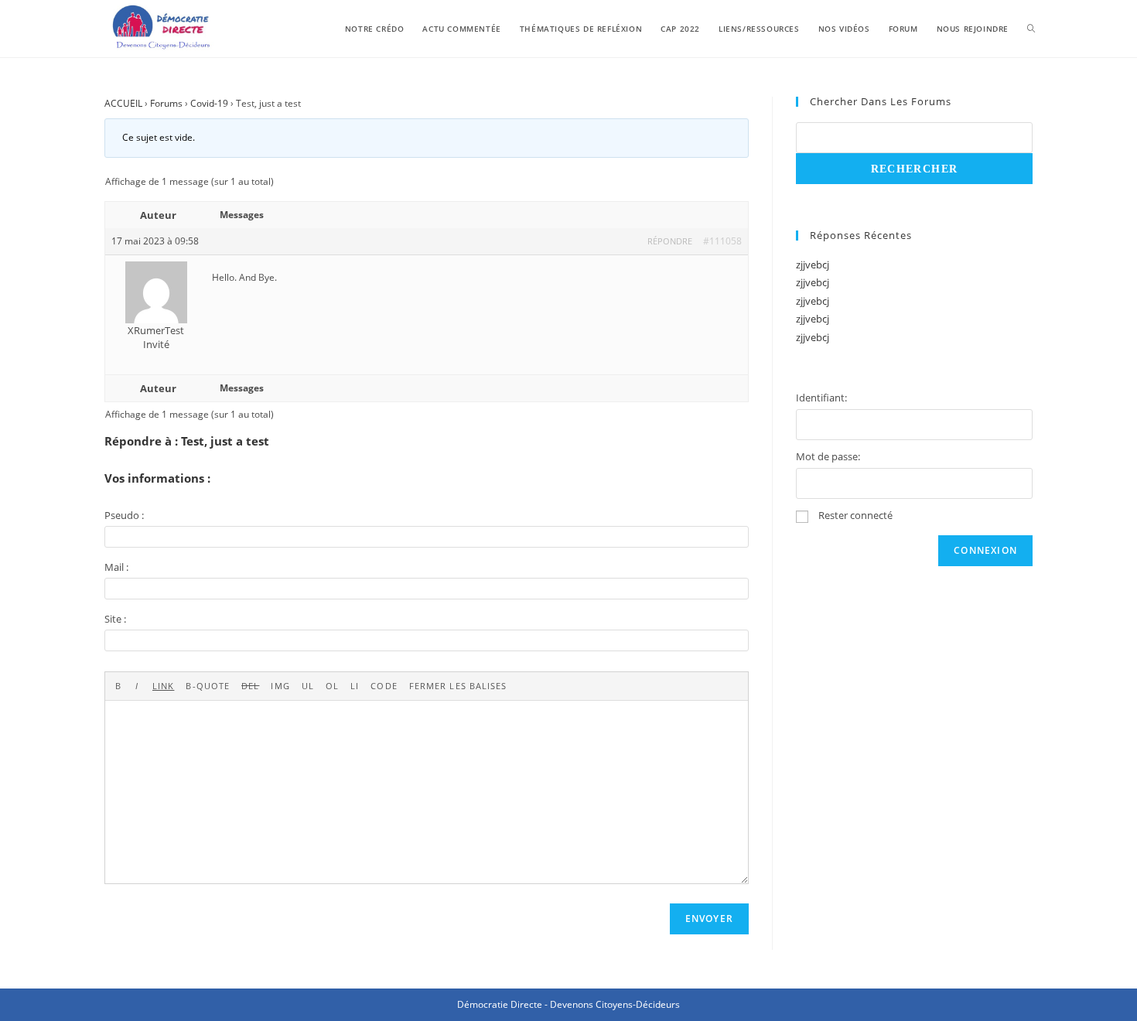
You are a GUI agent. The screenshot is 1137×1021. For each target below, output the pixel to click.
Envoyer (709, 918)
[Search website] (1031, 28)
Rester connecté (855, 515)
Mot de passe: (828, 456)
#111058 (722, 241)
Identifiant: (821, 398)
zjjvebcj (812, 264)
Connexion (985, 550)
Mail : (116, 567)
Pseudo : (124, 515)
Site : (115, 619)
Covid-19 (209, 103)
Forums (166, 103)
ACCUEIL (123, 103)
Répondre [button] (669, 241)
